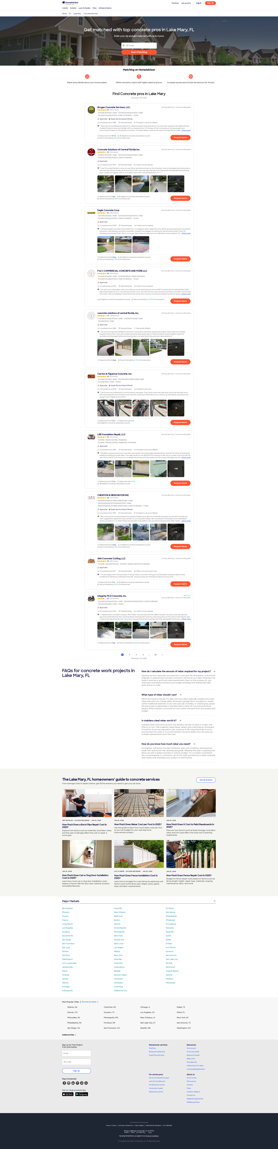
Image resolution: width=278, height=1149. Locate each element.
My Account (191, 1048)
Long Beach (67, 924)
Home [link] (64, 14)
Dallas (168, 940)
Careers (190, 1085)
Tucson (65, 916)
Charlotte (118, 963)
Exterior (73, 8)
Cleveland (118, 983)
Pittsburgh (170, 920)
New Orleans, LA (147, 1017)
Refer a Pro (191, 1059)
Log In (198, 3)
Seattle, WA (145, 1028)
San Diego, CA (73, 1028)
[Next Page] (162, 654)
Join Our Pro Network (157, 1081)
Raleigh (117, 971)
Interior (65, 8)
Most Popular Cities (70, 1002)
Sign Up (210, 3)
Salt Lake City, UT (148, 1023)
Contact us (191, 1095)
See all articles (206, 780)
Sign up (76, 1071)
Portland (170, 908)
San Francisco (68, 943)
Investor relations (193, 1092)
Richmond (170, 967)
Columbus (118, 987)
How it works (192, 1078)
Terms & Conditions (152, 1136)
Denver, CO (72, 1012)
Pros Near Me (192, 1062)
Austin (168, 936)
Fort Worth (171, 947)
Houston (169, 951)
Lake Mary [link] (77, 14)
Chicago (66, 987)
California (133, 1131)
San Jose (66, 947)
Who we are (191, 1081)
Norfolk (169, 963)
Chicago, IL (145, 1007)
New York (118, 955)
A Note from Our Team (195, 1066)
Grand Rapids (120, 928)
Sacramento (67, 936)
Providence (171, 924)
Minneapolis (119, 932)
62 (155, 655)
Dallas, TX (181, 1007)
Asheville (118, 959)
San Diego (66, 940)
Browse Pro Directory (157, 1052)
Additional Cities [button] (68, 1035)
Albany (117, 951)
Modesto (66, 932)
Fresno (65, 920)
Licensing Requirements (196, 1069)
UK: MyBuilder (167, 1125)
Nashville (170, 932)
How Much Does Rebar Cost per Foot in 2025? (137, 824)
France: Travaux (111, 1125)
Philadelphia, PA (74, 1023)
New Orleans (119, 912)
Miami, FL (181, 1012)
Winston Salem (120, 975)
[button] (105, 183)
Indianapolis (67, 990)
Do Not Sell (141, 1131)
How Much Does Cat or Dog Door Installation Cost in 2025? (85, 876)
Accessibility (150, 1132)
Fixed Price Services (156, 1055)
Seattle (169, 975)
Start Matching (139, 52)
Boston (117, 920)
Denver (65, 951)
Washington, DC (184, 1028)
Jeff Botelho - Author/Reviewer (75, 820)
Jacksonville (67, 967)
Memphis (170, 928)
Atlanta (65, 983)
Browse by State (89, 1002)
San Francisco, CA (112, 1028)
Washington (67, 959)
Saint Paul (118, 936)
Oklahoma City (120, 990)
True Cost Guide (193, 1052)
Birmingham (67, 908)
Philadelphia (171, 916)
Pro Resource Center (157, 1085)
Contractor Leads (156, 1088)
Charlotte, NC (110, 1007)
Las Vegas (118, 947)
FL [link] (70, 14)
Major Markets (70, 901)
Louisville (118, 908)
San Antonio (171, 955)
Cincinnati (118, 979)
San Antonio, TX (184, 1023)
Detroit (117, 924)
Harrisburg (170, 912)
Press (189, 1088)
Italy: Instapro (139, 1125)
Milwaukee (170, 983)
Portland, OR (109, 1023)
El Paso (169, 943)
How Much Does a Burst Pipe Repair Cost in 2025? (84, 826)
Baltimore (118, 916)
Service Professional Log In (159, 1078)
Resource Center (193, 1055)
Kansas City (119, 940)
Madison (169, 979)
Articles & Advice (105, 8)
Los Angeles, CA (147, 1012)
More (94, 8)
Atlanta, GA (72, 1007)
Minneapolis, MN (111, 1017)
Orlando (65, 975)
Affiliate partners (193, 1102)
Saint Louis (118, 943)
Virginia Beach (172, 971)
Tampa (65, 979)
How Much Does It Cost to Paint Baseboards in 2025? (190, 825)
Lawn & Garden (84, 8)
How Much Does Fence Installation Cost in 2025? (135, 876)
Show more (186, 130)
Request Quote (180, 137)
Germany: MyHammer (126, 1125)
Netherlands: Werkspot (153, 1125)
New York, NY (183, 1017)
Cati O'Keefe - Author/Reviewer (127, 871)
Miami (64, 971)
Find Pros (152, 1048)
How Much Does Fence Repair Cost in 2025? (189, 875)
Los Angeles (67, 928)
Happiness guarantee (195, 1099)
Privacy (126, 1131)
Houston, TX (109, 1012)
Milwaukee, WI (73, 1017)
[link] (139, 111)
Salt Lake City (172, 959)
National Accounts (156, 1092)
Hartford (66, 955)
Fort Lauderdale (69, 963)
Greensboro (119, 967)
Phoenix (65, 912)
